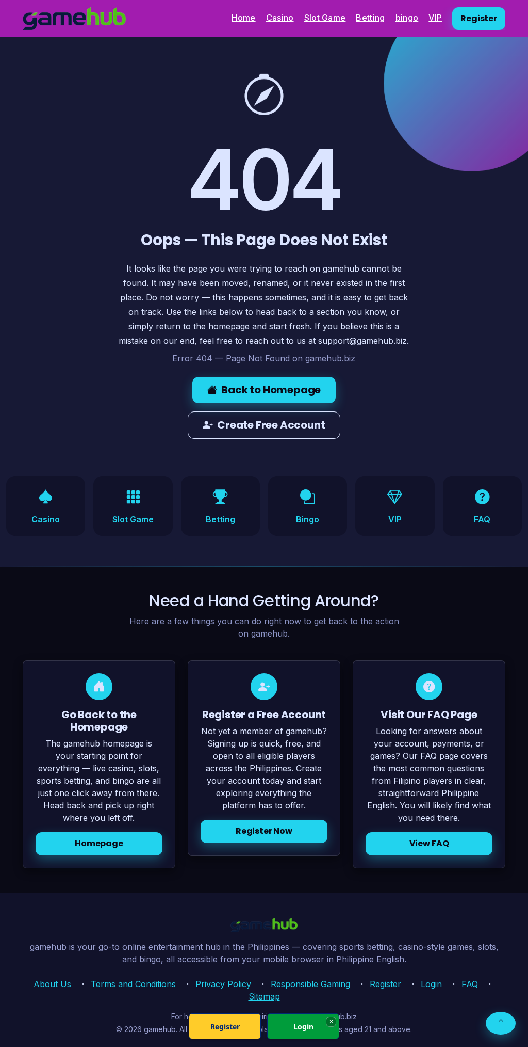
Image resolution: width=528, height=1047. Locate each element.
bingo (407, 17)
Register (478, 18)
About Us (52, 984)
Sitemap (264, 996)
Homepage (99, 843)
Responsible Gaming (310, 984)
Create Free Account (271, 425)
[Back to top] (501, 1023)
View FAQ (429, 843)
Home (243, 17)
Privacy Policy (223, 984)
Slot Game (325, 17)
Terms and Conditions (133, 984)
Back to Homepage (271, 390)
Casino (280, 17)
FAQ (469, 984)
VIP (435, 17)
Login (431, 984)
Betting (370, 17)
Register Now (264, 831)
